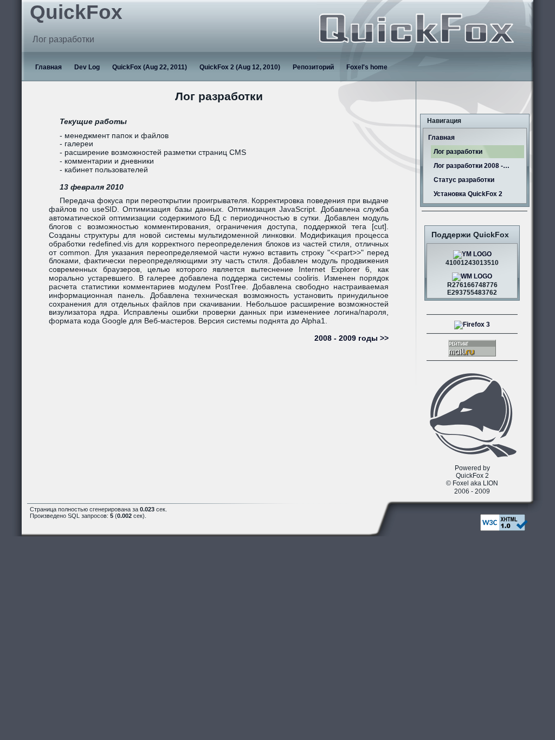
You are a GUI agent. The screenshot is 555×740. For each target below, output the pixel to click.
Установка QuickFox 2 (468, 194)
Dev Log (87, 67)
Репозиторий (313, 67)
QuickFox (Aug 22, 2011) (149, 67)
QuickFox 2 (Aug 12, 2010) (239, 67)
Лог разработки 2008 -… (471, 166)
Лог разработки (458, 151)
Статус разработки (464, 180)
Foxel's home (367, 67)
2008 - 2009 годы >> (351, 338)
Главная (48, 67)
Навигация (444, 121)
